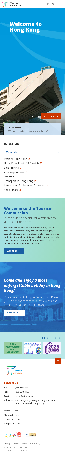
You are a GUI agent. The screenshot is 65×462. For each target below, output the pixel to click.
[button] (55, 338)
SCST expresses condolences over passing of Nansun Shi (29, 131)
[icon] (59, 4)
